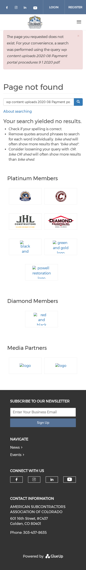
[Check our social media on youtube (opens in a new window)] (35, 8)
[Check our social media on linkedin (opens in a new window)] (26, 8)
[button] (78, 35)
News (15, 447)
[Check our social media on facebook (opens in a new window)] (7, 8)
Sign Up (43, 423)
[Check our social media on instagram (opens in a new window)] (17, 8)
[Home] (35, 22)
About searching (17, 111)
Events (15, 455)
